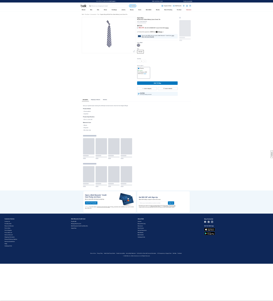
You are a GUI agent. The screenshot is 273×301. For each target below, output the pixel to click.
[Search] (90, 6)
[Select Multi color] (138, 45)
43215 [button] (145, 73)
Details (167, 27)
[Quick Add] (188, 34)
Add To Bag (157, 83)
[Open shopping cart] (190, 6)
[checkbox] (137, 27)
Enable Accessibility (187, 1)
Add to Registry (147, 88)
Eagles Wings (140, 17)
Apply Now (118, 1)
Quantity (139, 58)
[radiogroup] (157, 51)
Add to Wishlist (168, 88)
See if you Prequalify (149, 36)
